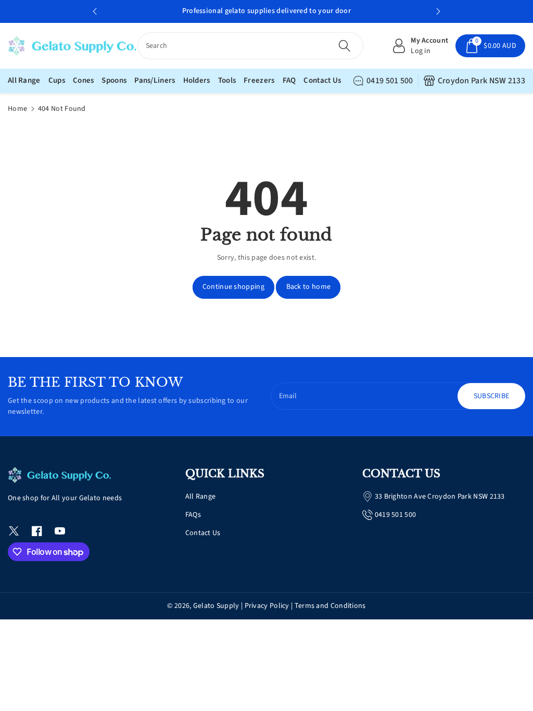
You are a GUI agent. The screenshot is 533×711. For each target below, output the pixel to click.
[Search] (344, 46)
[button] (490, 45)
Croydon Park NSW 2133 (481, 80)
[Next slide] (438, 11)
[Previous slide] (94, 11)
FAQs (193, 515)
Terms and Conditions (330, 606)
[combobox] (250, 46)
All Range (200, 496)
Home (17, 109)
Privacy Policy (267, 606)
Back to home (308, 287)
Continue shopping (233, 287)
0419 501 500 (389, 80)
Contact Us (203, 533)
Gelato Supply (216, 606)
